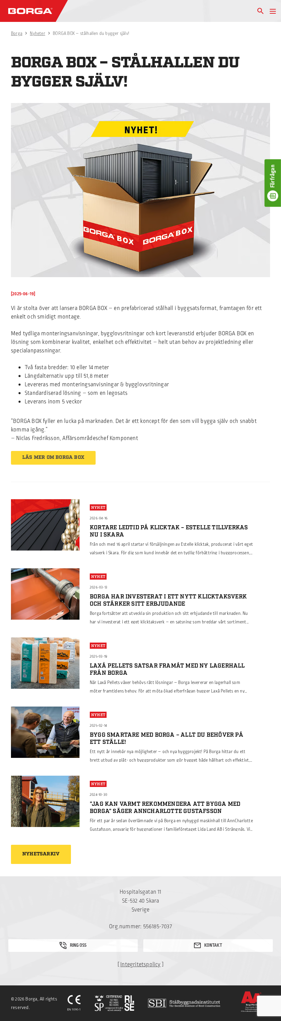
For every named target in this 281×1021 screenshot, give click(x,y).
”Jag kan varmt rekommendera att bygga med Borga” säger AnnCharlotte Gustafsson (165, 808)
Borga (16, 33)
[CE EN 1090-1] (74, 1003)
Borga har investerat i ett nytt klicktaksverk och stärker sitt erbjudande (168, 600)
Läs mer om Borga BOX (53, 457)
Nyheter (37, 33)
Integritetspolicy (140, 964)
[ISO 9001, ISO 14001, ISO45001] (114, 1003)
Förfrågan (273, 176)
